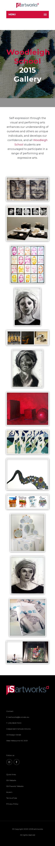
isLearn (9, 792)
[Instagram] (9, 762)
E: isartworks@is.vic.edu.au (17, 717)
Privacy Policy (12, 804)
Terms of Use (11, 798)
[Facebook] (17, 762)
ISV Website (11, 780)
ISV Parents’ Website (14, 786)
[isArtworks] (27, 5)
